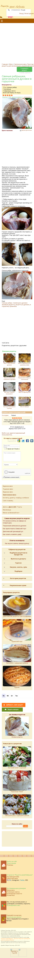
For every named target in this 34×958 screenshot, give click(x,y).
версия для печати (27, 130)
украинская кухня (27, 66)
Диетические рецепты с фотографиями (17, 616)
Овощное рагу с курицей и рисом (17, 815)
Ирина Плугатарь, (6, 930)
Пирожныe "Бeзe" (17, 792)
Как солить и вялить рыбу (12, 534)
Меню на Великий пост (11, 513)
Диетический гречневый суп (13, 531)
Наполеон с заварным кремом (17, 663)
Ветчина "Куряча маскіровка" (9, 393)
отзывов (27, 97)
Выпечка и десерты (18, 559)
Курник (17, 687)
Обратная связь (12, 878)
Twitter (22, 880)
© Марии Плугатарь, (10, 945)
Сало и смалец (8, 501)
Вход (21, 13)
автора (18, 936)
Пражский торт (17, 641)
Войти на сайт (12, 861)
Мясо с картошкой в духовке (9, 364)
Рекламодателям (13, 877)
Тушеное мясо (8, 489)
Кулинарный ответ (13, 905)
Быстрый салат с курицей (17, 768)
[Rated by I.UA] (23, 956)
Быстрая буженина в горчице (9, 407)
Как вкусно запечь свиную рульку (17, 543)
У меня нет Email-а (12, 449)
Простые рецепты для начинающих (18, 65)
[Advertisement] (17, 42)
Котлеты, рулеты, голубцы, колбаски (16, 498)
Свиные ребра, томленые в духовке (14, 303)
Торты (19, 507)
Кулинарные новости (14, 894)
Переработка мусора (13, 915)
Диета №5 (12, 507)
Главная (5, 64)
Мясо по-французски (25, 392)
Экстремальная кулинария (16, 888)
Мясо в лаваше (24, 406)
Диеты (5, 507)
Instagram (15, 880)
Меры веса (11, 890)
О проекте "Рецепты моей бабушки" (20, 875)
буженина (13, 306)
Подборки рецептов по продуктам (18, 554)
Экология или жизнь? (13, 917)
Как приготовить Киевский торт (14, 529)
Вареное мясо (8, 486)
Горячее (18, 563)
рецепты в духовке (22, 305)
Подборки (18, 571)
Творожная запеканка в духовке (14, 526)
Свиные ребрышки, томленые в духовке (9, 378)
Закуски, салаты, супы (18, 567)
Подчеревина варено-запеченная (24, 378)
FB (8, 880)
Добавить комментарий (12, 477)
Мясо (11, 64)
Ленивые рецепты (17, 737)
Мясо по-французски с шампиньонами (24, 364)
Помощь (10, 865)
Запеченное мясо (20, 64)
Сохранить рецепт (24, 69)
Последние (5, 415)
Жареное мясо (8, 492)
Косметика (11, 895)
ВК (10, 880)
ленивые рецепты (8, 305)
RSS (26, 880)
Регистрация (29, 13)
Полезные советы (13, 892)
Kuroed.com (12, 942)
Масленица (7, 510)
